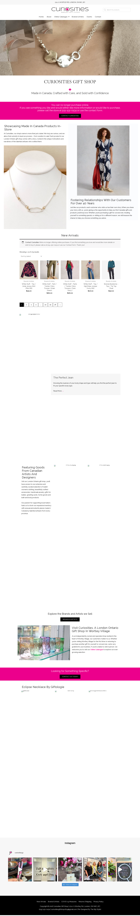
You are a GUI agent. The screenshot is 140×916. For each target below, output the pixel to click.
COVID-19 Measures (69, 902)
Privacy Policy (98, 902)
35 (50, 305)
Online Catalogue (60, 17)
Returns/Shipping (85, 902)
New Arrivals (41, 902)
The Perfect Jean (63, 377)
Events (89, 17)
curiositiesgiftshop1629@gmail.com (64, 909)
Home (41, 17)
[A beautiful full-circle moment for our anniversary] (95, 869)
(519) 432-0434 (44, 909)
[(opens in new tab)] (35, 187)
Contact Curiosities (32, 242)
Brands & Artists (78, 17)
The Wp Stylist (95, 909)
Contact (98, 17)
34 (45, 305)
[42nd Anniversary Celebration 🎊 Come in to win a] (120, 869)
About (49, 17)
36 (55, 305)
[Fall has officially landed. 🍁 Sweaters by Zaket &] (45, 869)
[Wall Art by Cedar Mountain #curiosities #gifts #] (70, 869)
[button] (68, 17)
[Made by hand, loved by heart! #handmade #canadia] (20, 869)
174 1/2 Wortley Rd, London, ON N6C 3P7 (70, 2)
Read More (58, 391)
